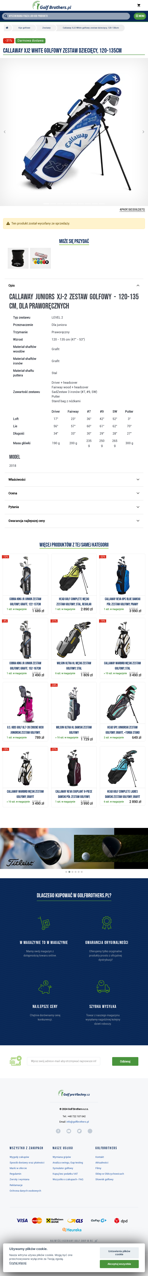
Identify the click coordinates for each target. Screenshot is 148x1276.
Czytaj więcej (17, 1262)
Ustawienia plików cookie (119, 1253)
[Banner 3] (72, 872)
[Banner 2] (69, 872)
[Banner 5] (79, 872)
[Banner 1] (66, 872)
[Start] (8, 28)
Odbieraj (125, 1061)
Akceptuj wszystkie (119, 1263)
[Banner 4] (76, 872)
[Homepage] (51, 5)
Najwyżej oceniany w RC (71, 1240)
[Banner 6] (82, 872)
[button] (8, 132)
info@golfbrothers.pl (77, 1121)
